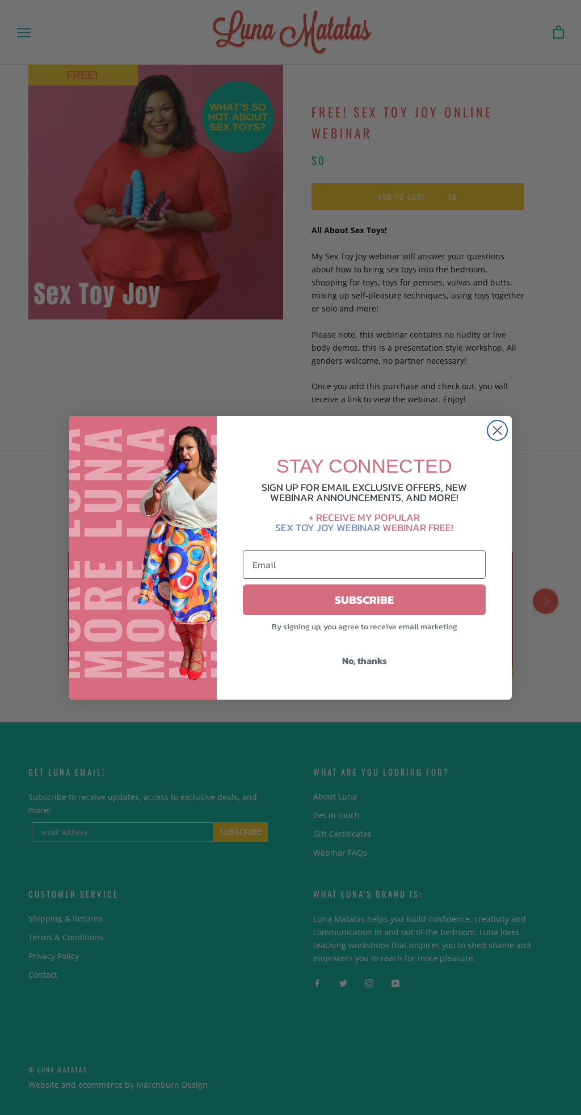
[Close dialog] (497, 430)
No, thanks (364, 660)
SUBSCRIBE (364, 599)
